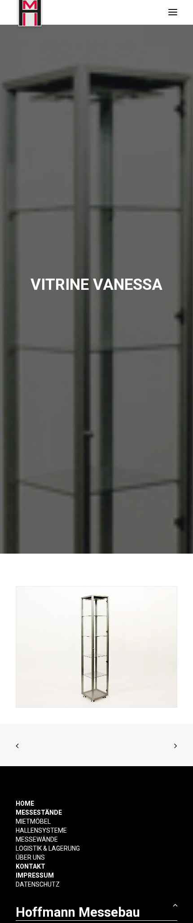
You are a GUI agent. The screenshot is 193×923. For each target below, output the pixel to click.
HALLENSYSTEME (41, 830)
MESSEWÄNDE (37, 839)
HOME (25, 803)
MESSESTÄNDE (39, 812)
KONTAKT (30, 866)
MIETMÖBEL (33, 821)
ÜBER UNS (30, 857)
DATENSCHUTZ (38, 884)
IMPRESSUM (35, 875)
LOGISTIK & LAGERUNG (48, 848)
